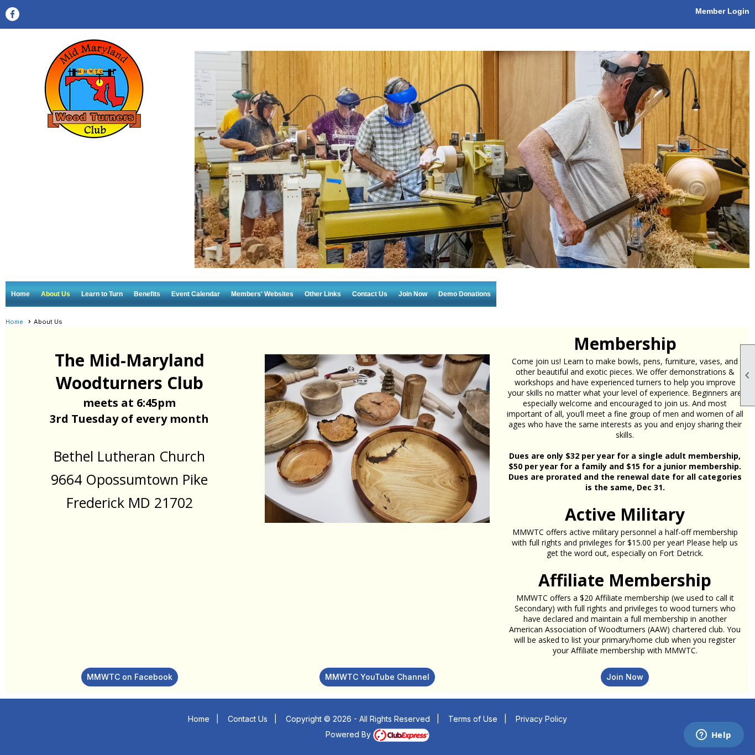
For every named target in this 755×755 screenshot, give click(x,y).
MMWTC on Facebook (129, 676)
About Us (55, 294)
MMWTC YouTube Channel (377, 676)
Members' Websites (262, 294)
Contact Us (369, 294)
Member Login (722, 11)
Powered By (349, 734)
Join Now (413, 294)
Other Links (323, 294)
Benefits (147, 294)
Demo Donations (464, 294)
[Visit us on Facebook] (12, 14)
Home (20, 294)
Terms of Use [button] (472, 718)
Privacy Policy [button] (541, 718)
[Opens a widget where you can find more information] (713, 735)
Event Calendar (195, 294)
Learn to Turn (102, 294)
